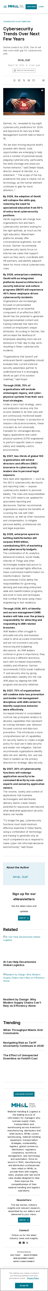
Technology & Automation (16, 22)
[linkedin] (19, 80)
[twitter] (24, 80)
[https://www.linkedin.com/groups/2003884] (23, 1242)
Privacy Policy (33, 1278)
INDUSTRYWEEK (31, 1255)
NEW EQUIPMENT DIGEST (24, 1258)
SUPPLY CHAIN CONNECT (24, 1261)
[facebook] (14, 80)
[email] (33, 80)
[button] (5, 7)
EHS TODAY (15, 1255)
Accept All (24, 1286)
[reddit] (28, 80)
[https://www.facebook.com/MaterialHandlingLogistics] (20, 1242)
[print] (43, 80)
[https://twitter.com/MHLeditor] (27, 1242)
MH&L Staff (24, 60)
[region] (24, 1280)
